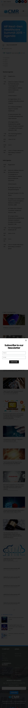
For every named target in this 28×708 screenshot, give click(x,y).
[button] (26, 340)
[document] (14, 354)
